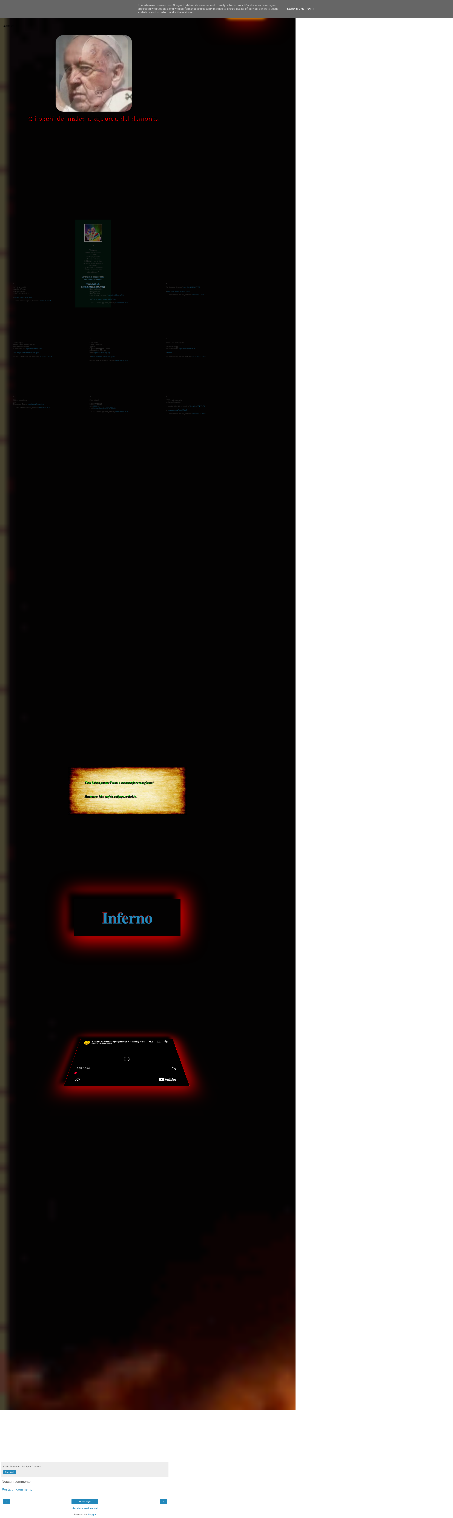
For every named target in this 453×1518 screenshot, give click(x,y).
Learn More (295, 8)
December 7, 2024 (121, 360)
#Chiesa (96, 406)
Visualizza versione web (85, 1508)
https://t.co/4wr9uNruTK (34, 348)
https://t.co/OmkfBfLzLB (187, 348)
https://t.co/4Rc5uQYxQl (102, 352)
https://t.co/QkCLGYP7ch (191, 287)
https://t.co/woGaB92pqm (23, 297)
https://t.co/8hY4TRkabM (107, 408)
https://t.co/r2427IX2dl (197, 406)
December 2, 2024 (45, 356)
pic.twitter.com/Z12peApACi (105, 357)
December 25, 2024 (198, 356)
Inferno (127, 917)
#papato (96, 408)
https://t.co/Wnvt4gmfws (36, 404)
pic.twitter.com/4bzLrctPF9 (181, 291)
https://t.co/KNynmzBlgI (116, 295)
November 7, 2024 (198, 295)
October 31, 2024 (45, 301)
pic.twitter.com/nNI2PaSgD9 (29, 352)
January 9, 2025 (44, 407)
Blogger (91, 1514)
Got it (311, 8)
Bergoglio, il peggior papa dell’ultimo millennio (93, 278)
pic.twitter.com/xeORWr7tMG (106, 299)
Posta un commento (17, 1489)
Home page (85, 1501)
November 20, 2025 (198, 413)
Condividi (9, 1472)
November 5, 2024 (121, 303)
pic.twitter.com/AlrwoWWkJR (178, 410)
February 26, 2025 (121, 411)
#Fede (93, 299)
